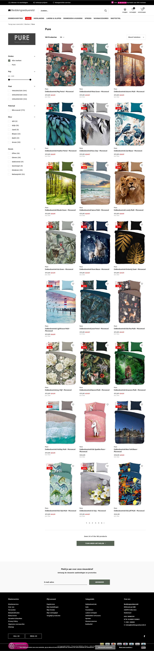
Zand (15, 130)
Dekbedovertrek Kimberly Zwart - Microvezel (130, 269)
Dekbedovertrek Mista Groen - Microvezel (94, 92)
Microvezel (18, 110)
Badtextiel (116, 18)
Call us (16, 636)
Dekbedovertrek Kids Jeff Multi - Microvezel (129, 511)
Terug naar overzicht (15, 24)
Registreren (51, 604)
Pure (14, 65)
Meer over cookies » (125, 647)
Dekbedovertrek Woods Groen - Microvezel (60, 210)
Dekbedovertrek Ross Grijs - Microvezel (93, 151)
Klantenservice (13, 604)
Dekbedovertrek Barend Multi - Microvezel (94, 390)
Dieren (16, 157)
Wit (14, 121)
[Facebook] (144, 636)
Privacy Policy (13, 621)
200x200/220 (19, 95)
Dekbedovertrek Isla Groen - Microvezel (59, 269)
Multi (15, 138)
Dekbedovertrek (15, 18)
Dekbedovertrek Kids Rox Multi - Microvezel (129, 329)
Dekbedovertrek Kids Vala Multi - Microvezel (60, 511)
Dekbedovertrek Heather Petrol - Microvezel (60, 151)
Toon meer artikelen (95, 543)
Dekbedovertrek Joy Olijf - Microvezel (58, 390)
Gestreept (17, 166)
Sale (28, 18)
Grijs (15, 125)
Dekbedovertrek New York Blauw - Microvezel (126, 450)
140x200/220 (19, 91)
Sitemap (11, 627)
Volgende (104, 523)
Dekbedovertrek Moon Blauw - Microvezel (94, 269)
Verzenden (12, 610)
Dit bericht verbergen (105, 647)
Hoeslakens (39, 18)
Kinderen (17, 170)
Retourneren (12, 615)
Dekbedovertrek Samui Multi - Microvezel (94, 210)
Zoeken (106, 10)
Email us (33, 636)
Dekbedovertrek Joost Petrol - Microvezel (94, 329)
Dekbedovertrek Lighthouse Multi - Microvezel (57, 330)
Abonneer (99, 582)
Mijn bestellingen (52, 607)
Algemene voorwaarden (16, 624)
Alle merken (16, 61)
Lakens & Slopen (53, 18)
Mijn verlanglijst (52, 613)
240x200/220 (19, 99)
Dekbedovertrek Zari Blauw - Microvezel (128, 151)
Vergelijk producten (53, 615)
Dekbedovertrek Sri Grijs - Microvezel (93, 511)
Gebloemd (17, 162)
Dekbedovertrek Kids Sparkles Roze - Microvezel (93, 450)
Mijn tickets (51, 610)
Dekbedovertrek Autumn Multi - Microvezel (129, 92)
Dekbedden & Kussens (72, 18)
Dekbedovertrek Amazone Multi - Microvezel (130, 390)
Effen (16, 153)
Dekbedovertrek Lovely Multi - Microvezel (128, 210)
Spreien (88, 18)
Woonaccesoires (101, 18)
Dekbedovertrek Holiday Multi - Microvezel (60, 449)
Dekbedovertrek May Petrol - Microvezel (59, 92)
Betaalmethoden (13, 613)
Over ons (11, 607)
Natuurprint (18, 174)
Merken (27, 24)
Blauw (16, 134)
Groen (16, 142)
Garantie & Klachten (15, 618)
